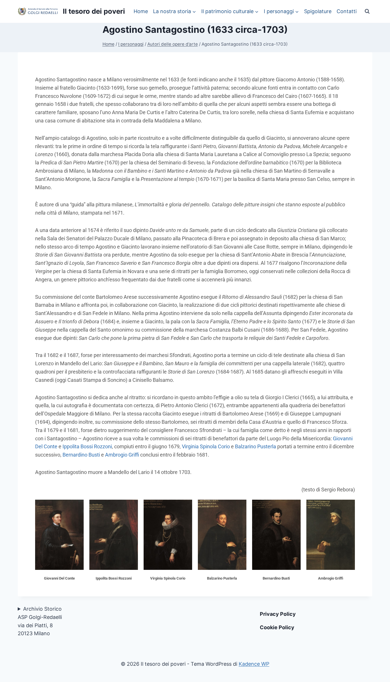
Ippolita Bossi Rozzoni (87, 446)
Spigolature (317, 11)
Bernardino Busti (81, 455)
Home (141, 11)
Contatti (347, 11)
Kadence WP (254, 664)
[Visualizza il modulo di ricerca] (367, 11)
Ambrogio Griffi (122, 455)
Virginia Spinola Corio (206, 446)
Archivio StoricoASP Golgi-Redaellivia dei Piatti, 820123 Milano (40, 621)
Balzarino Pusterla (255, 446)
